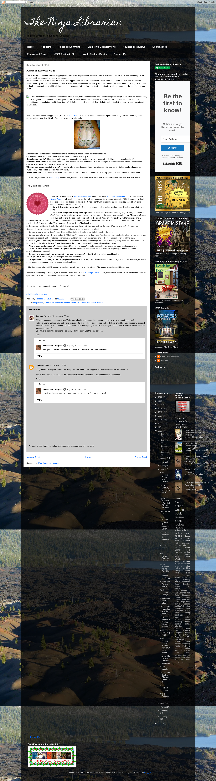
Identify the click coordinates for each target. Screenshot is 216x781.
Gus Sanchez (180, 593)
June (162, 465)
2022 (160, 397)
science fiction (182, 530)
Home (30, 47)
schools (178, 644)
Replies (42, 340)
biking (177, 570)
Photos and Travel (37, 54)
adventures (185, 564)
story (184, 644)
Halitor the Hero (191, 470)
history (178, 543)
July (162, 462)
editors (187, 624)
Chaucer (186, 630)
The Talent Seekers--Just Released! (165, 537)
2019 (160, 408)
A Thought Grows (92, 273)
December (164, 434)
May (162, 469)
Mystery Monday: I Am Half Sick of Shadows (165, 503)
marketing (179, 610)
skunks (177, 657)
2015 (160, 423)
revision (178, 573)
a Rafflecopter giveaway (36, 294)
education (178, 655)
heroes (187, 570)
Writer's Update (164, 668)
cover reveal (182, 554)
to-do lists (179, 659)
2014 (160, 427)
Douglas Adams (182, 633)
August (163, 458)
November (164, 440)
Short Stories (159, 47)
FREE (177, 602)
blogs (183, 602)
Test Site (164, 360)
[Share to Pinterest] (83, 299)
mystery (179, 527)
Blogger (147, 772)
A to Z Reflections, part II (165, 688)
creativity (186, 580)
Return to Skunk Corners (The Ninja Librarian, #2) (197, 484)
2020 (160, 405)
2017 (160, 416)
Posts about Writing (69, 47)
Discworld (186, 582)
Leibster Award (83, 303)
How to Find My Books (94, 54)
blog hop (186, 552)
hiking (187, 536)
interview (178, 626)
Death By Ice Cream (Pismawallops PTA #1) (195, 431)
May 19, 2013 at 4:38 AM (58, 316)
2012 (160, 723)
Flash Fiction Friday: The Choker (164, 477)
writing (179, 509)
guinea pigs (182, 586)
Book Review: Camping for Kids (164, 557)
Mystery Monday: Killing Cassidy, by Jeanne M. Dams (165, 571)
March (163, 707)
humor (187, 533)
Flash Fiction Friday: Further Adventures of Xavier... (165, 645)
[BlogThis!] (74, 299)
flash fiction (179, 504)
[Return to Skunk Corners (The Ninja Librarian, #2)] (180, 487)
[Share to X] (77, 299)
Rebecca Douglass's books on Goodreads (181, 422)
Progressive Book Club (165, 600)
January (163, 717)
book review (179, 515)
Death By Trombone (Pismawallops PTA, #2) (195, 444)
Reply (38, 335)
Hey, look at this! (165, 512)
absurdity (178, 622)
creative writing (182, 566)
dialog (188, 652)
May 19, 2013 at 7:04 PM (77, 345)
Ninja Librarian (182, 541)
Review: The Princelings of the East (165, 610)
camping (186, 604)
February (164, 711)
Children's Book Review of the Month (60, 303)
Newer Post (33, 457)
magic (177, 564)
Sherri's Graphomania (116, 196)
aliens (184, 599)
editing (178, 536)
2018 (160, 412)
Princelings (55, 178)
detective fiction (182, 641)
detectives (179, 608)
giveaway (186, 543)
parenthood (179, 628)
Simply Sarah (56, 199)
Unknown (40, 365)
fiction (188, 608)
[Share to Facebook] (80, 299)
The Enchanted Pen (82, 196)
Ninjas (187, 635)
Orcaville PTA (182, 637)
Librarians (186, 595)
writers (177, 582)
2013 (160, 431)
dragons (178, 557)
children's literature (182, 606)
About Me (46, 47)
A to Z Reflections (164, 696)
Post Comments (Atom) (48, 463)
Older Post (140, 457)
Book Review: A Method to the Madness (165, 622)
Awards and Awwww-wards (165, 584)
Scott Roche (182, 619)
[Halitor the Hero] (180, 474)
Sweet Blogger (97, 303)
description (179, 639)
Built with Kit (172, 163)
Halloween (186, 561)
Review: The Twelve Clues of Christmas (165, 677)
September (165, 452)
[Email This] (72, 299)
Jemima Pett (41, 316)
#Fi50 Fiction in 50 (64, 54)
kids (188, 599)
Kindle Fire (179, 635)
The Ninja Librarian (73, 23)
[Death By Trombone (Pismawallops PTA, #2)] (180, 448)
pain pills (186, 655)
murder (178, 588)
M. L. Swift (73, 115)
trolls (188, 573)
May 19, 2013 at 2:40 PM (56, 365)
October (163, 446)
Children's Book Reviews (102, 47)
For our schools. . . (165, 547)
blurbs (187, 622)
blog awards (38, 303)
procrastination (181, 591)
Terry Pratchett (182, 584)
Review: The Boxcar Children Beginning (165, 659)
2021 (160, 401)
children (178, 624)
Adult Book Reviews (134, 47)
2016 (160, 419)
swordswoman (185, 657)
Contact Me (120, 54)
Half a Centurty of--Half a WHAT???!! (165, 490)
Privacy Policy (36, 737)
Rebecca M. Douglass (52, 345)
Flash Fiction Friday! (164, 592)
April (162, 703)
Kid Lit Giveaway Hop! (165, 632)
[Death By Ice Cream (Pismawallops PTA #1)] (180, 435)
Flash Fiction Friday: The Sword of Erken (164, 523)
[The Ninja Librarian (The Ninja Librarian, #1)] (179, 461)
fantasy (178, 533)
